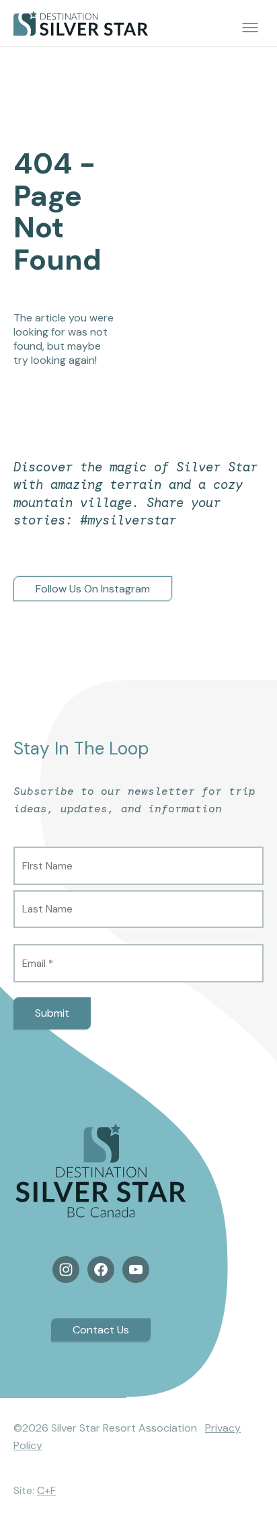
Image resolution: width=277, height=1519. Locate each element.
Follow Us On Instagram (93, 589)
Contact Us (101, 1330)
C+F (46, 1490)
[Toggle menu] (250, 27)
